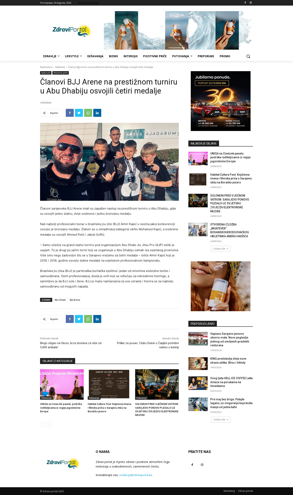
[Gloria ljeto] (178, 30)
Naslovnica (46, 67)
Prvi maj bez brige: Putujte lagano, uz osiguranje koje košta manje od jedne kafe (231, 403)
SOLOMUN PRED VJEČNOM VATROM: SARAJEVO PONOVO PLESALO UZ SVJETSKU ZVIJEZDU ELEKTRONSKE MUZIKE (229, 203)
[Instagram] (250, 3)
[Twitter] (79, 113)
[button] (248, 56)
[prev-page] (42, 424)
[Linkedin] (97, 113)
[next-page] (48, 424)
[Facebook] (245, 3)
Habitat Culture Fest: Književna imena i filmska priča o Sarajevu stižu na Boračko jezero (109, 407)
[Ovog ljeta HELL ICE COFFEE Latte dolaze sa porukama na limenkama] (198, 383)
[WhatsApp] (88, 113)
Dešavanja (46, 398)
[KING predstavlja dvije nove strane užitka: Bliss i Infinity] (198, 363)
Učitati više (219, 248)
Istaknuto (60, 67)
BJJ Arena (75, 299)
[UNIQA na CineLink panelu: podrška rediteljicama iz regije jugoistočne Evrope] (62, 384)
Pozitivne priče (61, 72)
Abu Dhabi (60, 299)
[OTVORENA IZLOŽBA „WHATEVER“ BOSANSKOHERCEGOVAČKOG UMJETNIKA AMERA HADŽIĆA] (198, 229)
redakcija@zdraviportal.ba (135, 475)
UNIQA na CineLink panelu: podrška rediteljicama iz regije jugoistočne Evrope (61, 407)
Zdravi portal (245, 491)
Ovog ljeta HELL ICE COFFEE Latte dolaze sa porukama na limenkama (231, 382)
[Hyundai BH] (220, 101)
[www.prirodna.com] (220, 286)
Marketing (229, 491)
